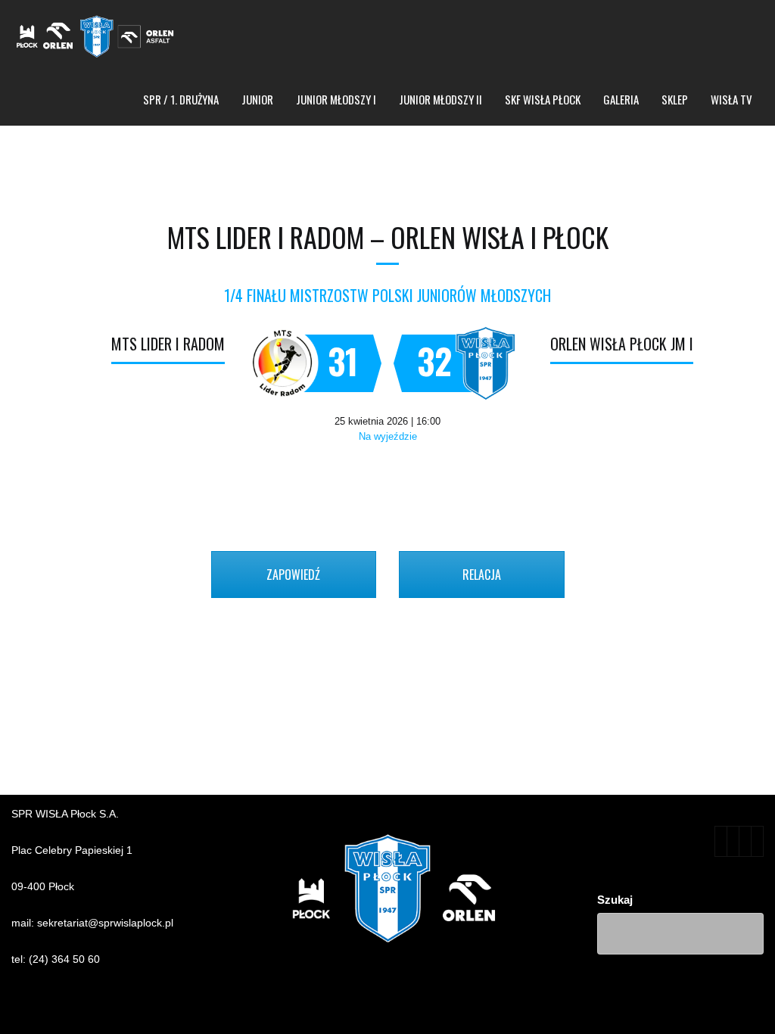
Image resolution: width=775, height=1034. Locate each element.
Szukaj (615, 899)
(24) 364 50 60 (64, 959)
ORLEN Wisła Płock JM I (621, 343)
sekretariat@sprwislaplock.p (104, 923)
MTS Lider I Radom (168, 343)
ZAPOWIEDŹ (293, 574)
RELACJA (481, 574)
